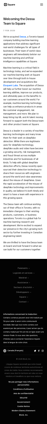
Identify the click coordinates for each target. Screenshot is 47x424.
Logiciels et (22, 273)
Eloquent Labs (10, 85)
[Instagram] (42, 351)
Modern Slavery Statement (23, 411)
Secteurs (23, 287)
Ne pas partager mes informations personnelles (24, 383)
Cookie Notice (23, 406)
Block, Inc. (23, 415)
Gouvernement (23, 402)
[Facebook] (39, 351)
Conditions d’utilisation (23, 389)
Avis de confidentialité (23, 393)
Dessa (23, 36)
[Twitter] (35, 351)
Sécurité (23, 398)
